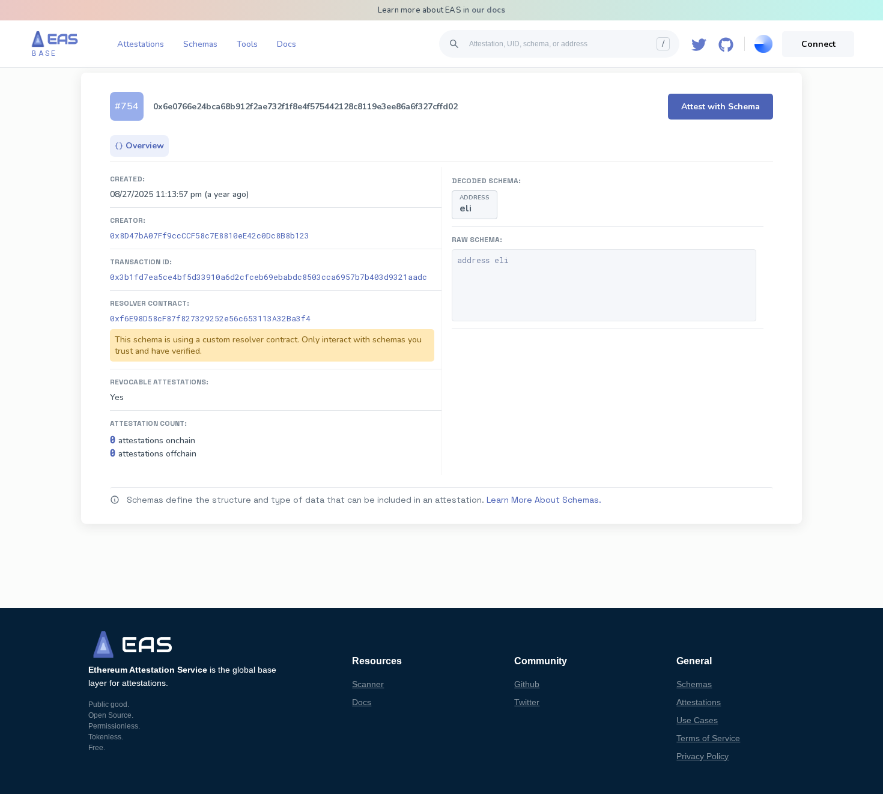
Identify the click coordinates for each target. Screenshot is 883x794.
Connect (818, 44)
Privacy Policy (702, 756)
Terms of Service (708, 738)
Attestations (140, 44)
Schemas (200, 44)
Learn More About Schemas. (544, 499)
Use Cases (697, 720)
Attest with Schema (720, 106)
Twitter (526, 702)
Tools (247, 44)
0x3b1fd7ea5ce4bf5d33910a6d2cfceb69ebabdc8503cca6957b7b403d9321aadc (268, 276)
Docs (286, 44)
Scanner (368, 684)
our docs (489, 10)
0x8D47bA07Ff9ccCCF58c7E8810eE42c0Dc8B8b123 (209, 235)
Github (526, 684)
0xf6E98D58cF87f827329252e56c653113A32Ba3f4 (210, 318)
